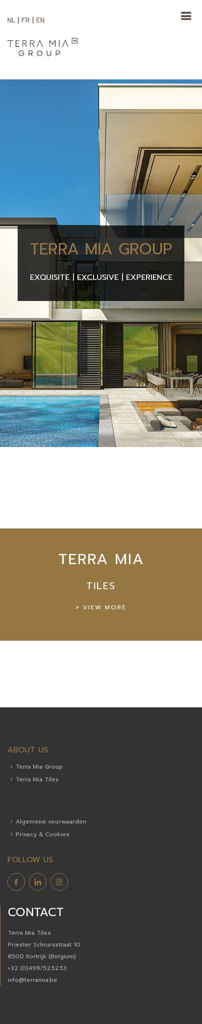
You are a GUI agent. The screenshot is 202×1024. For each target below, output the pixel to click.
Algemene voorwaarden (51, 821)
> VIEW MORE (101, 607)
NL (11, 20)
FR (26, 20)
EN (40, 20)
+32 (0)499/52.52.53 (37, 968)
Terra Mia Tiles (37, 779)
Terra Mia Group (39, 767)
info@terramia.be (32, 979)
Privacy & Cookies (43, 834)
